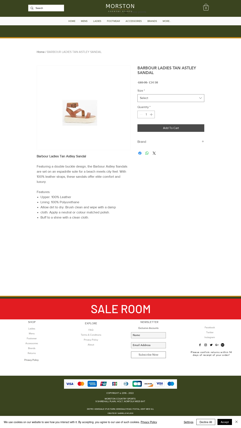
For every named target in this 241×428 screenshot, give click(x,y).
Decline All (206, 422)
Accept (225, 422)
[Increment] (151, 114)
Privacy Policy (149, 422)
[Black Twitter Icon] (211, 345)
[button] (206, 7)
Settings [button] (188, 422)
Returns (32, 353)
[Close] (236, 422)
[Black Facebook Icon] (200, 345)
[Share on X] (154, 153)
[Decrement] (140, 114)
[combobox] (170, 98)
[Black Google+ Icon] (217, 345)
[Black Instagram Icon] (205, 345)
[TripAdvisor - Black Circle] (222, 345)
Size (141, 90)
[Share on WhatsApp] (147, 153)
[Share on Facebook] (140, 153)
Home (41, 51)
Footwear (32, 338)
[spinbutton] (146, 114)
